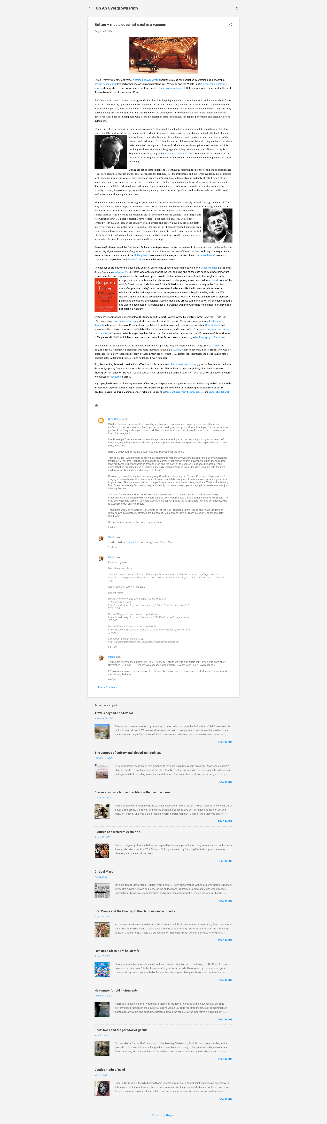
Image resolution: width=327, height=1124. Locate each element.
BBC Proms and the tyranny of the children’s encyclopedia (135, 911)
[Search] (237, 9)
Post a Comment (107, 687)
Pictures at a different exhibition (117, 832)
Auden (176, 349)
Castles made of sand (110, 1069)
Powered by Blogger (163, 1115)
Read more (225, 742)
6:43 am (112, 527)
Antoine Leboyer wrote (145, 79)
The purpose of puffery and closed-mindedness (128, 752)
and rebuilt (213, 280)
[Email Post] (97, 406)
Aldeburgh (115, 376)
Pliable (111, 537)
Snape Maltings (208, 267)
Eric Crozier (213, 345)
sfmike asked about (106, 84)
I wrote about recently (126, 321)
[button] (230, 24)
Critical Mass (212, 325)
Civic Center (115, 419)
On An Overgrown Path (117, 8)
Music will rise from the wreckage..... (184, 392)
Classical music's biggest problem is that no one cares (132, 792)
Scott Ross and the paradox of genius (121, 1030)
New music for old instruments (116, 990)
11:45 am (113, 547)
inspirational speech (174, 88)
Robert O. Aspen (137, 259)
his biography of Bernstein (210, 337)
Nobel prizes (141, 255)
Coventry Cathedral (175, 153)
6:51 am (112, 646)
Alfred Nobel (208, 255)
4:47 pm (112, 679)
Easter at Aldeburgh (219, 392)
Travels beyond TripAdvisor (114, 713)
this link (130, 542)
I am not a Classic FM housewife (117, 951)
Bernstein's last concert (184, 364)
